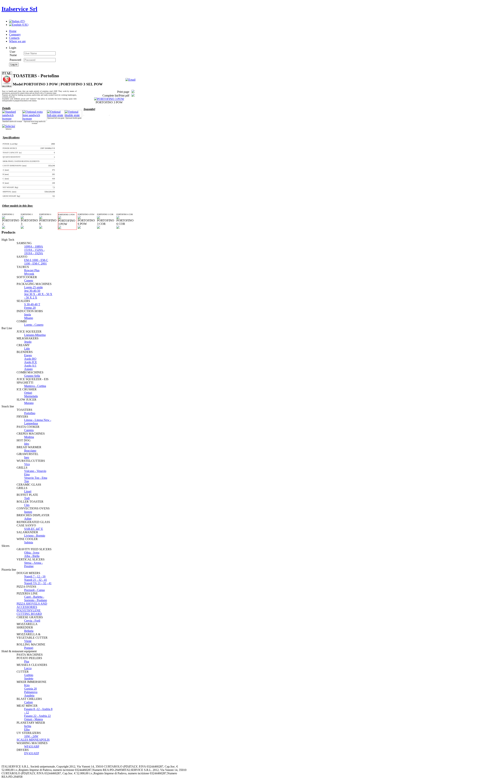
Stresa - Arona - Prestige (33, 564)
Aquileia (29, 695)
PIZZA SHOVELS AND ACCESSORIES (32, 605)
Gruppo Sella (32, 375)
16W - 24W (31, 736)
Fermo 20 (30, 307)
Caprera (29, 430)
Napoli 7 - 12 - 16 (34, 576)
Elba (27, 729)
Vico (27, 464)
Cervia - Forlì (32, 620)
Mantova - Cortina (35, 386)
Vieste (28, 641)
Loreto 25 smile (33, 287)
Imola (27, 314)
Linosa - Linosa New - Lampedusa (37, 421)
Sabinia (28, 542)
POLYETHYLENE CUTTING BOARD (29, 612)
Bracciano (30, 450)
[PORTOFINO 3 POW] (109, 99)
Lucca (28, 668)
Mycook (29, 273)
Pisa (26, 661)
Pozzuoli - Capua (34, 590)
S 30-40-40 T (32, 304)
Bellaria (28, 630)
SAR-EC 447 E (33, 528)
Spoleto (28, 678)
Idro (26, 443)
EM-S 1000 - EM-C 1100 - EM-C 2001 (36, 261)
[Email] (130, 79)
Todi (27, 498)
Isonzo (28, 511)
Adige (28, 518)
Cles (26, 505)
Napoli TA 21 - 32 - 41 (38, 583)
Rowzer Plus (31, 270)
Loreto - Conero (33, 324)
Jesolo (28, 341)
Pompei (28, 647)
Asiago (28, 369)
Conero (28, 280)
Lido (27, 348)
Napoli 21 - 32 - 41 (35, 579)
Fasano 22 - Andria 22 (37, 715)
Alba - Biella (31, 556)
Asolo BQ (30, 358)
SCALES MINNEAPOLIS (33, 739)
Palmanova (30, 692)
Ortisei (28, 392)
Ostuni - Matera (33, 719)
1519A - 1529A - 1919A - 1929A (34, 251)
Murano (29, 403)
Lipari (27, 491)
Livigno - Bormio (34, 535)
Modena (29, 437)
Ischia (27, 726)
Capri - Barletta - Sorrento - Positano (35, 598)
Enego (28, 355)
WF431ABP (31, 746)
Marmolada (31, 396)
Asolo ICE (30, 362)
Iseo (26, 457)
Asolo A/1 (30, 365)
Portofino (29, 413)
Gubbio (28, 675)
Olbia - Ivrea (31, 552)
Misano (28, 318)
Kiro (27, 685)
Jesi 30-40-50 (32, 290)
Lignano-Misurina (35, 335)
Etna (27, 474)
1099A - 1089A (33, 246)
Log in (14, 64)
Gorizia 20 (30, 688)
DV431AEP (31, 753)
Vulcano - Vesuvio (35, 471)
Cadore (28, 702)
